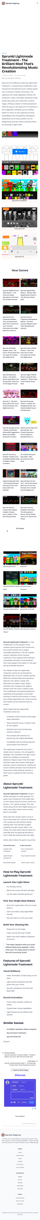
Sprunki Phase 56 (14, 1037)
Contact (20, 1161)
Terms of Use (20, 1201)
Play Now (21, 152)
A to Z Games (20, 1167)
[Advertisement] (20, 27)
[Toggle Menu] (37, 3)
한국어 (20, 1179)
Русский (20, 1188)
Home (20, 1152)
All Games (20, 528)
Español (20, 1182)
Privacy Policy (20, 1198)
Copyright (20, 1204)
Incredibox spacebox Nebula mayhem (21, 1029)
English (20, 1177)
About (20, 1158)
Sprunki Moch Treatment (16, 1033)
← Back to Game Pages (20, 1070)
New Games (20, 1155)
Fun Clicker (20, 1164)
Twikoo (30, 1123)
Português (20, 1185)
